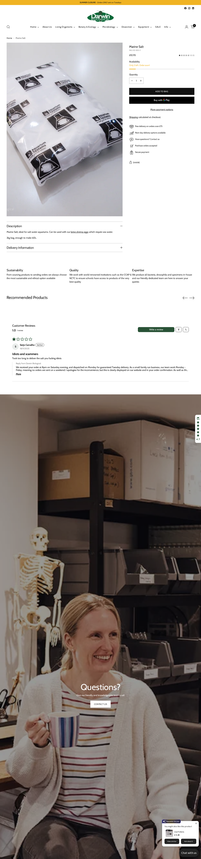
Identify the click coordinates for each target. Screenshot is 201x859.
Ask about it (188, 841)
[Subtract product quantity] (132, 81)
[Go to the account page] (187, 27)
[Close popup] (196, 823)
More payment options (161, 109)
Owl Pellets (179, 831)
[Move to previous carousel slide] (185, 297)
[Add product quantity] (140, 81)
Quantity (133, 74)
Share (136, 162)
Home (9, 38)
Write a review (156, 329)
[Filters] (179, 329)
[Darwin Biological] (100, 16)
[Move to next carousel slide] (191, 297)
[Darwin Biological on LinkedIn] (193, 8)
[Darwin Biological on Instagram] (189, 8)
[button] (198, 429)
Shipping (133, 117)
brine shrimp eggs (79, 232)
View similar (171, 841)
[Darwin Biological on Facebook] (185, 8)
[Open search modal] (8, 27)
